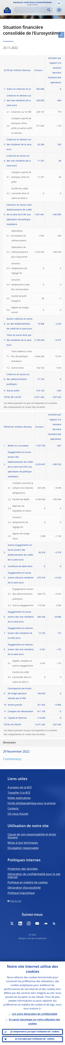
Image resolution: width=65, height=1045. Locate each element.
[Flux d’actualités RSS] (54, 923)
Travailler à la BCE (19, 792)
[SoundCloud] (45, 923)
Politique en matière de (28, 882)
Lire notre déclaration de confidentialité (34, 1014)
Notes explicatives (19, 798)
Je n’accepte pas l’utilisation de (34, 1039)
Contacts (13, 808)
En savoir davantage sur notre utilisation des (34, 1022)
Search (48, 10)
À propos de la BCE (20, 787)
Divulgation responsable (23, 848)
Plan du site (15, 901)
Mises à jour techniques (23, 843)
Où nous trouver (18, 814)
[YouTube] (37, 923)
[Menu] (59, 10)
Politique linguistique (21, 893)
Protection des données (23, 869)
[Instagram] (28, 923)
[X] (11, 923)
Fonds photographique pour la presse (32, 803)
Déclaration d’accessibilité (24, 887)
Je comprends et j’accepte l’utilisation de (35, 1032)
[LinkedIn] (20, 923)
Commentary (12, 759)
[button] (59, 3)
